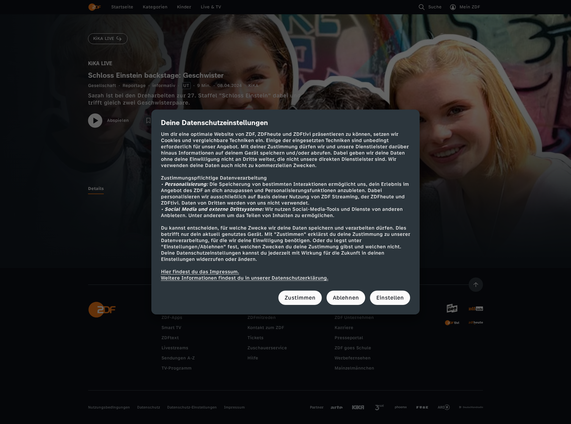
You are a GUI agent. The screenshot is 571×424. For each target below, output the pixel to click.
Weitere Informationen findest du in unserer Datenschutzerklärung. (244, 278)
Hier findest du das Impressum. (200, 272)
